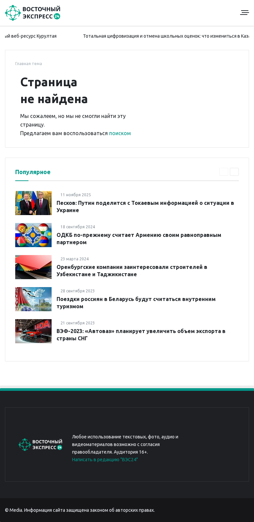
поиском (120, 133)
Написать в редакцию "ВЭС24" (105, 459)
